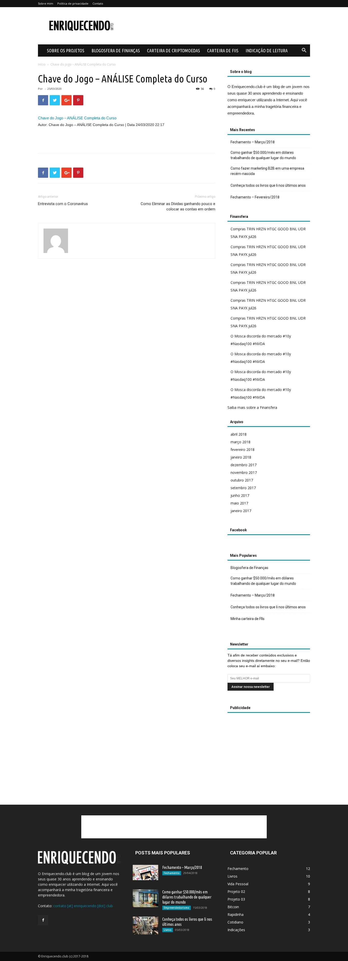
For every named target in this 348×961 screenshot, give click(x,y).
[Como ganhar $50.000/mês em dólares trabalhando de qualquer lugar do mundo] (145, 898)
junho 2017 (240, 495)
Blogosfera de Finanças (115, 50)
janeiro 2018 (241, 457)
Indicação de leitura (267, 50)
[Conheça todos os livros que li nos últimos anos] (145, 925)
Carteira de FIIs (222, 50)
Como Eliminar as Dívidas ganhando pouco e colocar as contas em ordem (178, 206)
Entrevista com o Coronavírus (63, 203)
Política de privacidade (72, 3)
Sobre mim (45, 3)
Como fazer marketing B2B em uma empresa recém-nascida (267, 171)
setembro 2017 (243, 487)
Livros (167, 930)
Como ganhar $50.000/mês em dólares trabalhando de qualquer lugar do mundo (263, 155)
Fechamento (172, 873)
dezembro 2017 (244, 464)
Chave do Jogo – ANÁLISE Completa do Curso (77, 118)
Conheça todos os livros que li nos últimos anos (268, 185)
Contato (97, 3)
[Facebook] (43, 920)
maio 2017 (239, 503)
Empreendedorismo (176, 907)
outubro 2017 (242, 480)
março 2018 (240, 441)
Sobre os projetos (65, 50)
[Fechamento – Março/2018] (145, 872)
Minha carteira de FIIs (247, 619)
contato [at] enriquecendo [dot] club (83, 905)
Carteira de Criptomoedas (173, 50)
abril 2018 (239, 434)
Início (42, 64)
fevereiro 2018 (243, 449)
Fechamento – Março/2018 (253, 142)
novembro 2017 (244, 472)
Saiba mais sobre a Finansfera (252, 407)
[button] (304, 50)
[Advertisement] (217, 25)
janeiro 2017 (241, 510)
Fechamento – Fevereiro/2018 (255, 197)
